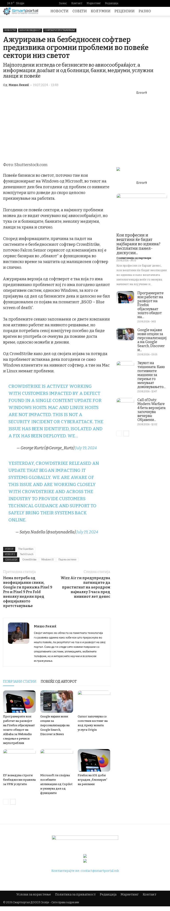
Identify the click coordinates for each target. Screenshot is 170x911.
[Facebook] (135, 3)
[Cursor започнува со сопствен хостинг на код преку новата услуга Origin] (94, 701)
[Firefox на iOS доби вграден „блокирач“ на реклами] (94, 760)
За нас (63, 3)
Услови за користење (33, 894)
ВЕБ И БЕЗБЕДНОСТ (30, 30)
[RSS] (156, 3)
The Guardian (25, 549)
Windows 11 (47, 559)
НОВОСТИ (59, 11)
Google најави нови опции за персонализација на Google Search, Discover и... (152, 340)
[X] (163, 3)
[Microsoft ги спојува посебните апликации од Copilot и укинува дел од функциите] (56, 760)
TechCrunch (26, 554)
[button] (161, 11)
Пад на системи (67, 559)
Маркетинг (94, 3)
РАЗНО (145, 11)
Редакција (111, 3)
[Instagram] (142, 3)
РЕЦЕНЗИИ (124, 11)
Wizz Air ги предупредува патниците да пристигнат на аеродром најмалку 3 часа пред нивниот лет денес (85, 587)
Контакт (76, 3)
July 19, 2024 (86, 448)
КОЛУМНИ (100, 11)
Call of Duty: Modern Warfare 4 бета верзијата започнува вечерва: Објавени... (151, 410)
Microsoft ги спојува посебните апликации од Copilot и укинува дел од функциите (56, 784)
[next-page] (13, 802)
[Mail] (149, 3)
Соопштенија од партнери (133, 258)
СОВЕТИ (79, 11)
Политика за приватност (75, 894)
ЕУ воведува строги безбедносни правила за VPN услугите (19, 780)
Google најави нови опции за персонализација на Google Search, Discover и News (55, 725)
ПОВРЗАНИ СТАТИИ (19, 681)
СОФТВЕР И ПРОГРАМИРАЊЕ (59, 30)
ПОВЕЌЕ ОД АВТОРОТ (59, 681)
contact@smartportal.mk (100, 871)
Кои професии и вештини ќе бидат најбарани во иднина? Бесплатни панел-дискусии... (138, 244)
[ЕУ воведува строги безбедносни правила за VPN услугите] (19, 760)
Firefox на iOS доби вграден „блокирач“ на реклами (92, 780)
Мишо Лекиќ (19, 85)
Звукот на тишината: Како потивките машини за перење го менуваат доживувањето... (151, 375)
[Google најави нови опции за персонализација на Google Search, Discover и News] (56, 701)
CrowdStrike (29, 559)
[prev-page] (6, 802)
